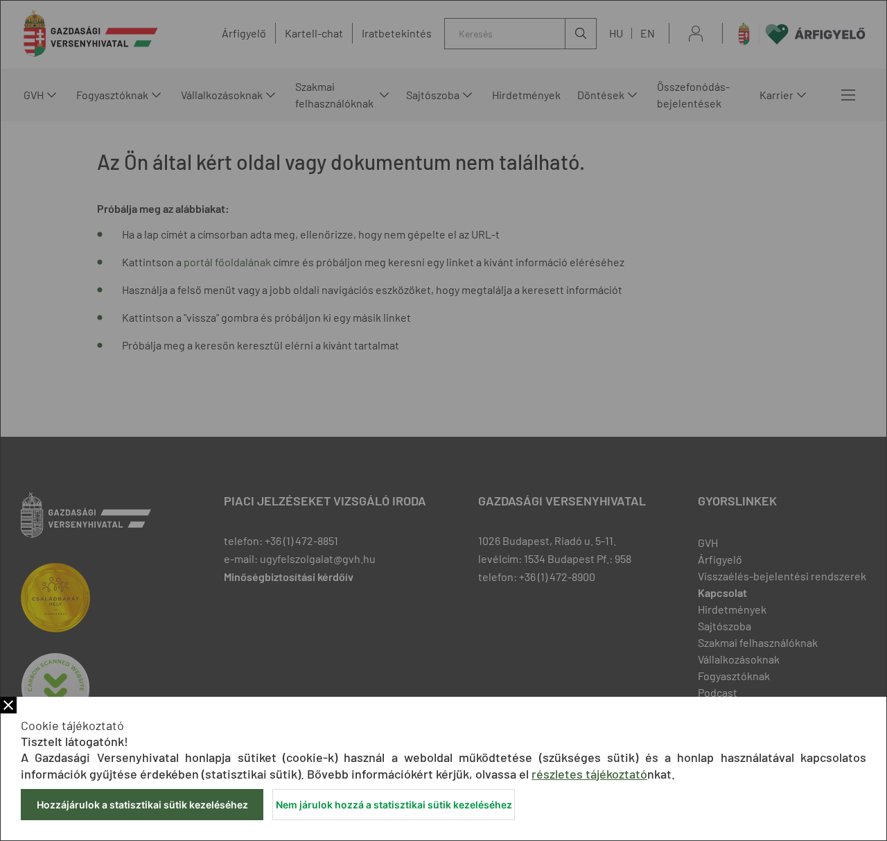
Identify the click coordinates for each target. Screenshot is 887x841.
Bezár (8, 705)
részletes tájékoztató (589, 773)
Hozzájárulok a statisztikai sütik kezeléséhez (142, 804)
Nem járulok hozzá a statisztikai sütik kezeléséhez (394, 804)
